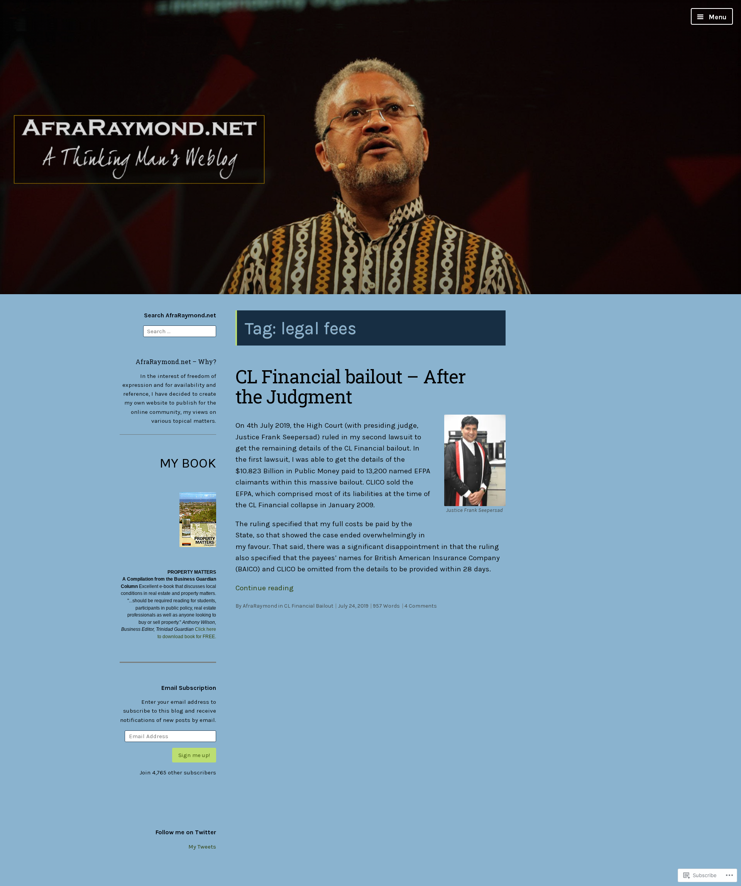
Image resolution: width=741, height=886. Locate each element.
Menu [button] (717, 17)
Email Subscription (188, 687)
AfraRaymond (260, 606)
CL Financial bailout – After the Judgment (350, 386)
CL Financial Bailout (308, 606)
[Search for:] (179, 330)
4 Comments (420, 606)
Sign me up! (194, 755)
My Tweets (202, 846)
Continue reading (264, 588)
